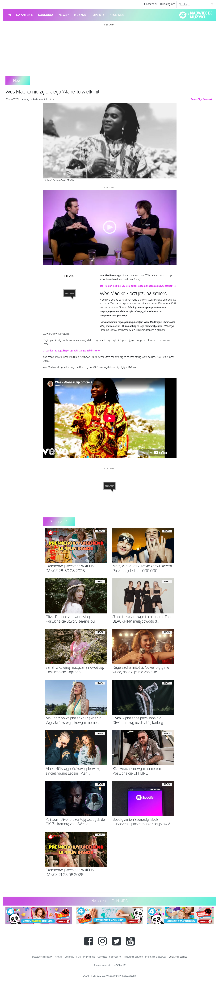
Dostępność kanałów (42, 957)
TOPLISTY (98, 14)
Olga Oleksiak (205, 99)
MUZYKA (80, 14)
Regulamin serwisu (133, 957)
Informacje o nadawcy (155, 957)
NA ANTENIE (24, 14)
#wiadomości (40, 99)
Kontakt (58, 957)
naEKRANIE (119, 965)
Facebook (151, 4)
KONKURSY (46, 14)
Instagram (169, 4)
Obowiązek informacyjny (109, 957)
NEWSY (64, 14)
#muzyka (27, 99)
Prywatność (89, 957)
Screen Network (102, 965)
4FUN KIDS (117, 14)
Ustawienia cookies (178, 957)
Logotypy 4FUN (73, 957)
